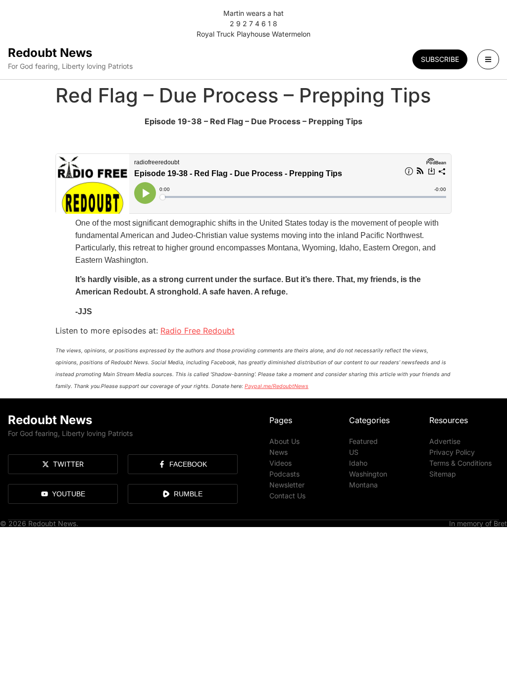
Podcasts (284, 474)
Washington (368, 474)
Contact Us (287, 495)
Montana (363, 485)
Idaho (358, 463)
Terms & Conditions (460, 463)
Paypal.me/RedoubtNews (276, 386)
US (353, 452)
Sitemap (442, 474)
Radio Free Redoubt (197, 331)
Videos (280, 463)
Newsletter (286, 485)
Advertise (444, 441)
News (278, 452)
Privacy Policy (452, 452)
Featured (363, 441)
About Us (284, 441)
